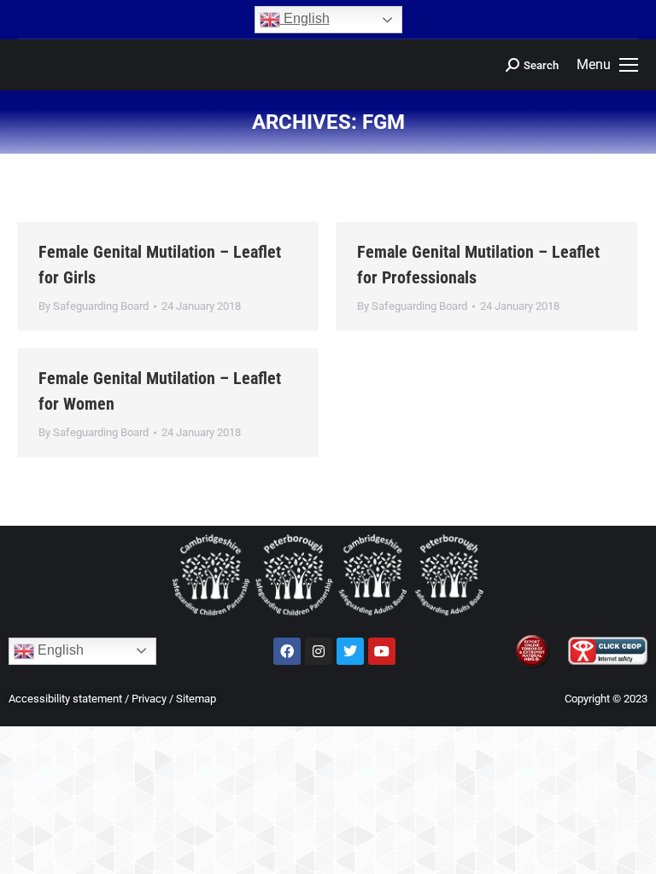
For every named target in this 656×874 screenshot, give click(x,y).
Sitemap (196, 698)
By (93, 306)
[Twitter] (350, 651)
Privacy (149, 698)
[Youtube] (381, 651)
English (305, 18)
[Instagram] (318, 651)
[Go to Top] (630, 848)
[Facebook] (287, 651)
